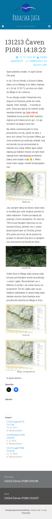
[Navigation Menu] (49, 26)
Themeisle (26, 513)
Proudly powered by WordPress (17, 510)
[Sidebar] (3, 26)
